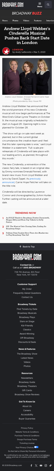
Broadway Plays (27, 317)
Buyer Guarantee (27, 418)
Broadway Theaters (27, 386)
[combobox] (47, 4)
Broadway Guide (27, 382)
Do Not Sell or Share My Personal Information (27, 451)
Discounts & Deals (27, 342)
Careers (27, 410)
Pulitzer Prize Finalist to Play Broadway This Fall (27, 234)
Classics (27, 329)
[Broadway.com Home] (12, 4)
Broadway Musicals (27, 313)
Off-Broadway (27, 338)
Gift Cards (27, 390)
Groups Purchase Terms (27, 439)
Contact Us (26, 265)
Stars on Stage (27, 321)
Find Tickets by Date (27, 309)
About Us (27, 406)
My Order (27, 289)
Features (38, 20)
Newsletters (27, 378)
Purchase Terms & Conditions (27, 435)
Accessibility (27, 414)
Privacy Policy (27, 428)
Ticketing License (27, 443)
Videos (26, 20)
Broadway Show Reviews (27, 394)
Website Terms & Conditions (27, 432)
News (5, 20)
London (17, 49)
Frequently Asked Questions (27, 293)
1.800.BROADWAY (31, 267)
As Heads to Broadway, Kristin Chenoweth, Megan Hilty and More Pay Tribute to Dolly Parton (28, 220)
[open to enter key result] (48, 4)
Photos (15, 20)
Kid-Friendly (27, 325)
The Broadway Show (27, 353)
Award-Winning (27, 333)
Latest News (27, 358)
